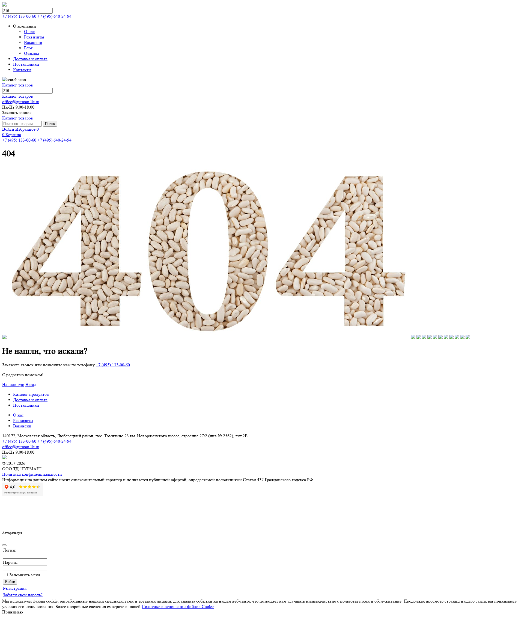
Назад (30, 384)
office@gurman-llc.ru (20, 101)
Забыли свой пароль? (23, 594)
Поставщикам (26, 405)
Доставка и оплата (30, 399)
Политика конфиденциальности (32, 474)
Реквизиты (23, 420)
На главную (13, 384)
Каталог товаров (17, 85)
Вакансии (22, 426)
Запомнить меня (25, 574)
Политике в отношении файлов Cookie (178, 606)
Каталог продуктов (31, 394)
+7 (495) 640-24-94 (54, 16)
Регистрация (14, 588)
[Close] (4, 545)
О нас (18, 415)
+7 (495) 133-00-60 (19, 16)
